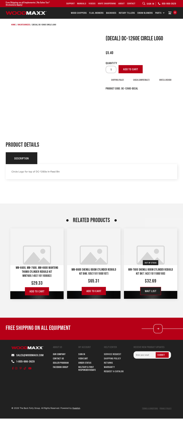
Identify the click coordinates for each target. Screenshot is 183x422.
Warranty (109, 367)
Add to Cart (36, 291)
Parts (158, 12)
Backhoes (111, 12)
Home (13, 24)
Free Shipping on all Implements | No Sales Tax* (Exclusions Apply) (28, 3)
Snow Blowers (145, 12)
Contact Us (58, 358)
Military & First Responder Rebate (87, 368)
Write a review (165, 79)
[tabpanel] (91, 171)
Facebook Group (60, 367)
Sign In (81, 354)
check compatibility (141, 79)
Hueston (76, 408)
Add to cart (130, 69)
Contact (131, 3)
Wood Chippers (79, 12)
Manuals (81, 3)
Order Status (84, 362)
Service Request (112, 354)
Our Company (59, 354)
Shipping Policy (117, 79)
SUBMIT (161, 354)
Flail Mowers (96, 12)
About (121, 3)
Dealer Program (61, 362)
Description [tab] (21, 158)
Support (70, 3)
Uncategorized (24, 24)
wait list (150, 291)
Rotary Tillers (127, 12)
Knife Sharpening (107, 3)
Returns (108, 362)
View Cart (83, 358)
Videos (92, 3)
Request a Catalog (114, 371)
